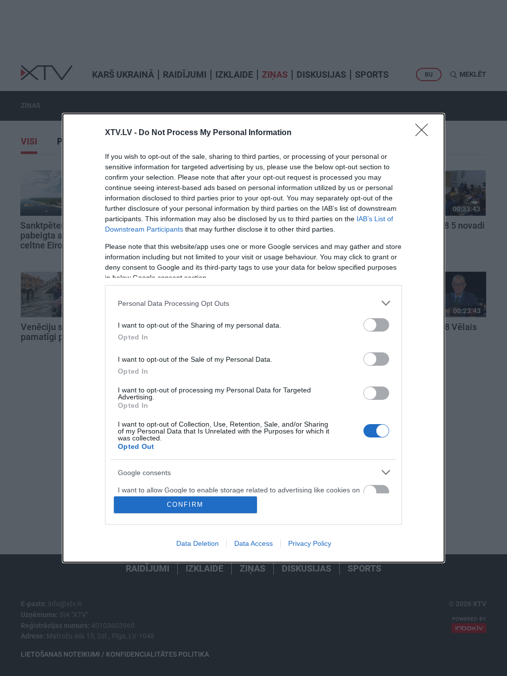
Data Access (253, 543)
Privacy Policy (309, 543)
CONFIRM (185, 504)
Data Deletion (197, 543)
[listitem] (253, 303)
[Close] (424, 133)
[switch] (376, 325)
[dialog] (253, 338)
